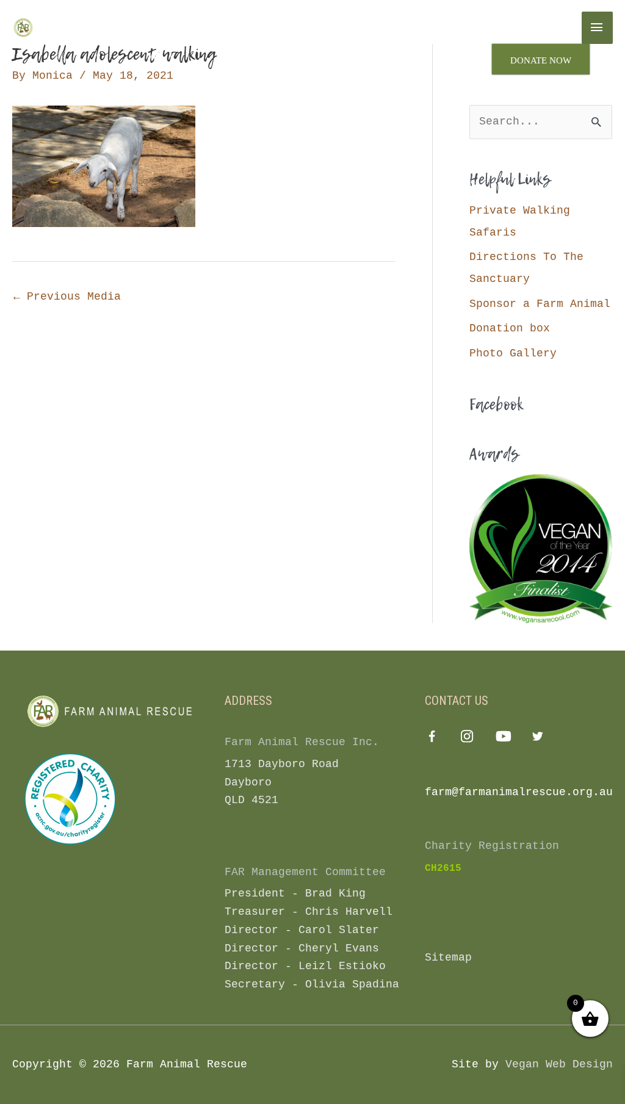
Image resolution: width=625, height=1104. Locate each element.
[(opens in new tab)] (70, 799)
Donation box (509, 328)
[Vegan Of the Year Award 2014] (540, 549)
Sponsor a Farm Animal (539, 304)
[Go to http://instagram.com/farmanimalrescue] (467, 738)
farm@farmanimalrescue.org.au (519, 792)
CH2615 (443, 868)
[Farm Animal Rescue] (64, 27)
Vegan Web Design (559, 1064)
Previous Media (67, 296)
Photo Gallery (513, 353)
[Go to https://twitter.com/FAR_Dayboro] (538, 738)
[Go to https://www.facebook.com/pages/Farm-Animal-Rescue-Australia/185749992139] (432, 739)
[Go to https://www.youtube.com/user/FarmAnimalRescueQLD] (503, 738)
